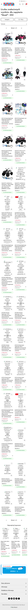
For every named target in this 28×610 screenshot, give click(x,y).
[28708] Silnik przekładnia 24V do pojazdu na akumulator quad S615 (20, 85)
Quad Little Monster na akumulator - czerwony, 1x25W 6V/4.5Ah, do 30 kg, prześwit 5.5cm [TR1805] (7, 215)
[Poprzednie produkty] (3, 538)
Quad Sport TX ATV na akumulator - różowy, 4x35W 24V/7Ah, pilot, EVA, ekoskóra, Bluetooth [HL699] (20, 50)
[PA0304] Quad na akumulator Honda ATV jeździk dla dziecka (20, 445)
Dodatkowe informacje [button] (7, 590)
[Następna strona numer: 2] (21, 28)
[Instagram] (12, 599)
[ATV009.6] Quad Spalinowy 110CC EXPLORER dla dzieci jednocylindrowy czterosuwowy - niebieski (20, 315)
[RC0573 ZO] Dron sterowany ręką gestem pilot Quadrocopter (7, 480)
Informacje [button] (4, 587)
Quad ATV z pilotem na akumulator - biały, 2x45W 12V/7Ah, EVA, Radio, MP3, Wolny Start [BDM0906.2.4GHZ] (7, 186)
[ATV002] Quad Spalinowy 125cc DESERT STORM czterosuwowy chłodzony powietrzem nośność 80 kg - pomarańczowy (20, 280)
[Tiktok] (16, 599)
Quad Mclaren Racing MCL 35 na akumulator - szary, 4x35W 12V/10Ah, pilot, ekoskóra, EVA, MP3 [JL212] (20, 215)
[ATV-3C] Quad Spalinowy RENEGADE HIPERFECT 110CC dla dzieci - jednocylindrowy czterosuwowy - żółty (20, 248)
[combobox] (14, 24)
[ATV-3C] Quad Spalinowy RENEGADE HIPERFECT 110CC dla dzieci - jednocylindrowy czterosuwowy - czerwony (7, 121)
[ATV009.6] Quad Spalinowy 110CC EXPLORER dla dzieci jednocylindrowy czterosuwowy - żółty (6, 348)
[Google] (19, 599)
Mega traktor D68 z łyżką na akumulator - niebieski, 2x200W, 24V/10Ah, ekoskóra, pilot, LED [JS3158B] (5, 545)
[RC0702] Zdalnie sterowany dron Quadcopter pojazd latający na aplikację (6, 509)
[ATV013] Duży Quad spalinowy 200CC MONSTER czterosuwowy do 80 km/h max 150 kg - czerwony (20, 348)
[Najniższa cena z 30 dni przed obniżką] (12, 60)
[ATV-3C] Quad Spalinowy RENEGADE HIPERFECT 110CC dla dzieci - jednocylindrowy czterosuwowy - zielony (7, 248)
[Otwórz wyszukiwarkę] (20, 4)
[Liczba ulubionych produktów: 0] (23, 4)
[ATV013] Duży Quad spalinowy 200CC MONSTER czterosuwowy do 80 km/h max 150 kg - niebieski (7, 380)
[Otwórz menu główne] (1, 4)
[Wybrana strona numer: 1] (13, 28)
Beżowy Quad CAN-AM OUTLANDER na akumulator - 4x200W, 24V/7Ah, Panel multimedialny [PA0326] (7, 153)
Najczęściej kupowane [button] (14, 525)
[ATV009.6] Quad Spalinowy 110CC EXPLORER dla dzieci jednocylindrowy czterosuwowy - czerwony (7, 315)
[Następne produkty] (24, 538)
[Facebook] (9, 599)
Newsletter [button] (4, 594)
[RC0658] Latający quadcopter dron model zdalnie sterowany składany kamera (20, 481)
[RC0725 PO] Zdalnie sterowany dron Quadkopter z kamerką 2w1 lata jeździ (20, 509)
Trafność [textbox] (3, 24)
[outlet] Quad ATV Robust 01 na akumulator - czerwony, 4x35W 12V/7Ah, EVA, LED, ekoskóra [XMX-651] (20, 412)
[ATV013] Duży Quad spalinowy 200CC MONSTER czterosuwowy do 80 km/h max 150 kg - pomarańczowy (20, 380)
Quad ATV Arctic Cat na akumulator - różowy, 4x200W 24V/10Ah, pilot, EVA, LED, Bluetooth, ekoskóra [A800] (20, 153)
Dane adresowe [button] (5, 583)
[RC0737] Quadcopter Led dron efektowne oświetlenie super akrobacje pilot (20, 120)
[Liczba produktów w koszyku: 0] (25, 4)
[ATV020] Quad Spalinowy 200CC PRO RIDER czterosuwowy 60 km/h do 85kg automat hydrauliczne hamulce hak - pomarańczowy (7, 413)
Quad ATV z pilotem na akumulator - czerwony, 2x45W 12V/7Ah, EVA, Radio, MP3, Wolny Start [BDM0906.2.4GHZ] (20, 186)
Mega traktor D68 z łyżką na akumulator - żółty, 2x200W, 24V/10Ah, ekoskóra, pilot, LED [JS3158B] (15, 545)
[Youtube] (14, 599)
